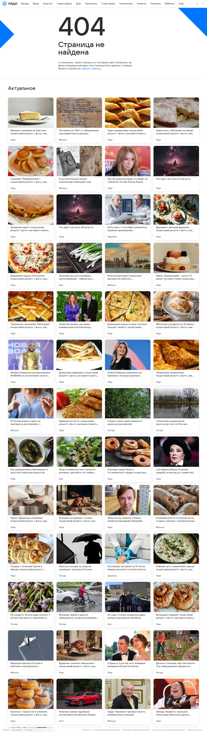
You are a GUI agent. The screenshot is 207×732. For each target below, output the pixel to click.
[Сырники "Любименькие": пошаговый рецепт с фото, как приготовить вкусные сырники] (30, 168)
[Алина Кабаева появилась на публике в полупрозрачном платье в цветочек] (127, 362)
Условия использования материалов (169, 730)
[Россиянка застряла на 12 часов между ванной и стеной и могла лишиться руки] (127, 556)
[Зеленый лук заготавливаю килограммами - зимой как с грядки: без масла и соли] (79, 265)
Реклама (28, 730)
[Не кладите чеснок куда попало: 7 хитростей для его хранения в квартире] (30, 604)
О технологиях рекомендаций (106, 730)
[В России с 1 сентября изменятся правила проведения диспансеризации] (127, 217)
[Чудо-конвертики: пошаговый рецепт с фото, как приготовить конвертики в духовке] (127, 120)
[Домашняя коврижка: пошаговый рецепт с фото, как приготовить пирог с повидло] (79, 362)
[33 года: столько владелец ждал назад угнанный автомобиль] (127, 604)
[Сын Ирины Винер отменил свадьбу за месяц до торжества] (176, 459)
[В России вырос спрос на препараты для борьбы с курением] (30, 411)
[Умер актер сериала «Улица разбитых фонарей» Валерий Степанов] (127, 507)
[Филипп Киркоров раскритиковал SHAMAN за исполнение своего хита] (30, 362)
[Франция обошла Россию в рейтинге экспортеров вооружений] (30, 653)
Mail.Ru (6, 730)
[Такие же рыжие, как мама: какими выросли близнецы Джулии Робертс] (79, 314)
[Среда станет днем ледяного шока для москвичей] (127, 411)
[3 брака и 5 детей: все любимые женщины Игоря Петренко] (127, 653)
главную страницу (91, 68)
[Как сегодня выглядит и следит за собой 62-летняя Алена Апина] (127, 168)
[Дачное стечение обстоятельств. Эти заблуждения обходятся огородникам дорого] (176, 653)
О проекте (86, 730)
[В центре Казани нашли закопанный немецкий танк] (79, 168)
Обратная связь (194, 730)
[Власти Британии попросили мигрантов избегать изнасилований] (127, 265)
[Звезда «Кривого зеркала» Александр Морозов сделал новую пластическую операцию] (176, 701)
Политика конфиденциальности (136, 730)
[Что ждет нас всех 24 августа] (79, 217)
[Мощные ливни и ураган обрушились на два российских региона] (79, 604)
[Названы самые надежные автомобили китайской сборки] (79, 701)
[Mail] (4, 3)
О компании (17, 730)
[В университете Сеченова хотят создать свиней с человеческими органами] (176, 507)
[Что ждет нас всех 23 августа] (176, 168)
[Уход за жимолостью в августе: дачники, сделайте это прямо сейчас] (79, 459)
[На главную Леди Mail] (12, 3)
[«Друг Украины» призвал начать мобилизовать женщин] (127, 701)
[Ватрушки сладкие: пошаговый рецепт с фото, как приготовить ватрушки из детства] (176, 604)
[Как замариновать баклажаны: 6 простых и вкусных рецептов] (30, 459)
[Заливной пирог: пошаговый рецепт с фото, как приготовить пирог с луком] (30, 217)
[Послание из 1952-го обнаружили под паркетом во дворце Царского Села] (79, 120)
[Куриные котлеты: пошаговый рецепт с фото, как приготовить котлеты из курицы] (79, 411)
